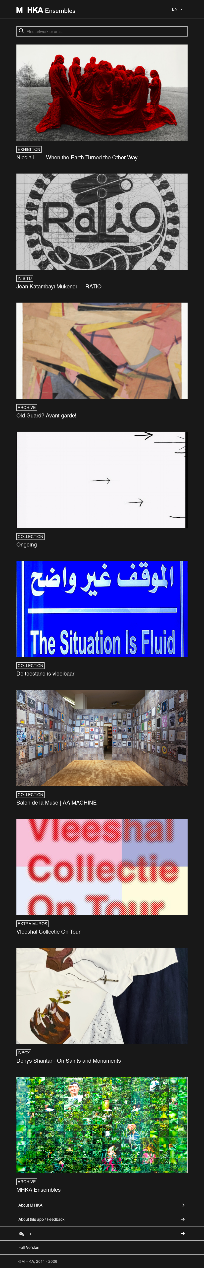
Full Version (28, 1247)
